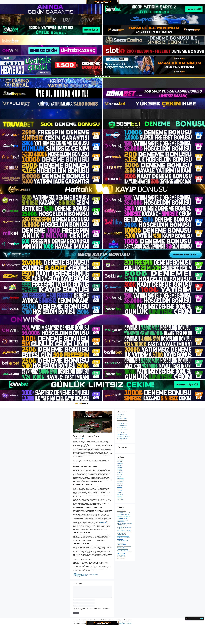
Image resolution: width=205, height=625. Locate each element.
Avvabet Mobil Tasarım (122, 425)
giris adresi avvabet (122, 549)
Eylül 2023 (119, 497)
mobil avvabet (121, 555)
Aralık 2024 (119, 470)
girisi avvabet (125, 550)
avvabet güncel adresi (122, 526)
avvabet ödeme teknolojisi (93, 574)
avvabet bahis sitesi (121, 511)
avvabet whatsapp (126, 541)
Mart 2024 (119, 487)
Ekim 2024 (119, 474)
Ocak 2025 (119, 469)
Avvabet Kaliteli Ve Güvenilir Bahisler (80, 575)
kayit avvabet (121, 553)
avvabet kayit (121, 530)
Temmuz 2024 (120, 479)
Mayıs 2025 (119, 465)
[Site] (51, 134)
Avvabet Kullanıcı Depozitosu (123, 436)
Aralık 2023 (119, 492)
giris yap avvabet (120, 551)
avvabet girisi (122, 518)
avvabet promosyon (121, 534)
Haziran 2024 (120, 481)
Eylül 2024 (119, 476)
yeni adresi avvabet (121, 556)
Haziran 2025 (120, 463)
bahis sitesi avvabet (127, 546)
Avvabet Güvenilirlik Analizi (123, 421)
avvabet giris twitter (122, 520)
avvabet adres (76, 574)
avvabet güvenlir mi (121, 527)
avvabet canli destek (123, 514)
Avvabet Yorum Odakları (122, 438)
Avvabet (75, 573)
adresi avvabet (120, 509)
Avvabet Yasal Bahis (121, 440)
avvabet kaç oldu (129, 530)
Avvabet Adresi (120, 414)
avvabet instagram (121, 528)
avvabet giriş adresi (128, 523)
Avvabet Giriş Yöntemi (122, 418)
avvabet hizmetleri (128, 527)
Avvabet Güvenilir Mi (77, 576)
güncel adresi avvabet (128, 551)
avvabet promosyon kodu (123, 536)
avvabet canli (129, 512)
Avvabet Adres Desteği (122, 434)
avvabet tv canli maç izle (122, 540)
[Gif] (102, 189)
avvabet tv (120, 539)
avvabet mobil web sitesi (83, 574)
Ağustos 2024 (120, 478)
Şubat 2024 (120, 488)
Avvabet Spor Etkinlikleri (122, 429)
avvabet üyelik (120, 546)
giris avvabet (120, 550)
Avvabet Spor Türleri (121, 427)
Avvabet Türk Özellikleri (122, 423)
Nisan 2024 (119, 485)
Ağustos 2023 (120, 499)
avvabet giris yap (121, 521)
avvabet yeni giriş (121, 544)
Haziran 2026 (120, 460)
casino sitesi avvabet (121, 547)
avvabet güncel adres (121, 524)
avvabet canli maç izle (120, 516)
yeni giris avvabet (121, 558)
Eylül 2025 (119, 461)
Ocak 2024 (119, 490)
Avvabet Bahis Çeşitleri (122, 420)
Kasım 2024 (120, 472)
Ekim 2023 (119, 496)
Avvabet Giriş (120, 416)
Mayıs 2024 (119, 483)
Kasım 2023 (120, 494)
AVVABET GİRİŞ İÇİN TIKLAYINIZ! (102, 76)
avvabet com (127, 516)
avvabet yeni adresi (120, 543)
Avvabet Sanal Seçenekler (123, 432)
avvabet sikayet (120, 537)
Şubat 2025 (119, 467)
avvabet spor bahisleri (127, 537)
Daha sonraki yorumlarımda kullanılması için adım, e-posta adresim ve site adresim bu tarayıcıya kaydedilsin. (92, 609)
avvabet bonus (121, 512)
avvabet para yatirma (121, 533)
